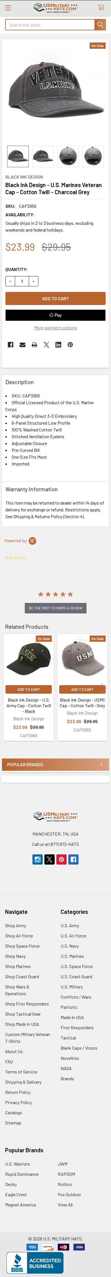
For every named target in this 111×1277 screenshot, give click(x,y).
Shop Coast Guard (22, 976)
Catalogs (13, 1112)
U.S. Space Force (77, 966)
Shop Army (15, 925)
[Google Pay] (55, 315)
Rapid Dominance (22, 1174)
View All (65, 1204)
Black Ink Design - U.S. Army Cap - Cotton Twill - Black (29, 705)
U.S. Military (72, 986)
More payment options (55, 327)
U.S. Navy (70, 945)
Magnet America (20, 1204)
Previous (7, 688)
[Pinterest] (70, 345)
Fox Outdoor (69, 1194)
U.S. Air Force (73, 935)
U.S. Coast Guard (76, 976)
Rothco (65, 1184)
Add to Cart (28, 689)
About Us (14, 1051)
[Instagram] (37, 859)
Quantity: (16, 269)
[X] (46, 345)
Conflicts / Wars (76, 996)
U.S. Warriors (17, 1163)
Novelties (70, 1058)
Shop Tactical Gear (23, 1013)
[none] (55, 92)
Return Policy (17, 1092)
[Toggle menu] (8, 8)
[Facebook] (10, 345)
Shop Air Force (19, 935)
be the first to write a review (55, 608)
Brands (67, 1078)
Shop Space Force (22, 945)
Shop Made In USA (22, 1024)
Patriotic (69, 1007)
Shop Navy (15, 956)
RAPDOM (66, 1174)
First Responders (77, 1027)
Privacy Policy (18, 1102)
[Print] (34, 345)
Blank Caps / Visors (79, 1048)
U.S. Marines (72, 956)
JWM (62, 1163)
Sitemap (13, 1122)
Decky (11, 1184)
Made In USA (72, 1017)
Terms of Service (21, 1071)
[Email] (22, 345)
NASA (66, 1068)
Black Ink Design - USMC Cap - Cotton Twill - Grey (82, 702)
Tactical (68, 1037)
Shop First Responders (27, 1003)
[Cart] (102, 7)
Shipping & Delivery (23, 1082)
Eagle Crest (16, 1194)
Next (103, 688)
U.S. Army (70, 925)
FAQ (9, 1061)
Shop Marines (18, 966)
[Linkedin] (58, 345)
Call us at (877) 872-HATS (55, 844)
